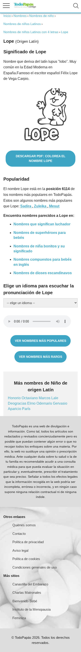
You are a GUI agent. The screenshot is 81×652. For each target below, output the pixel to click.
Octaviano (30, 398)
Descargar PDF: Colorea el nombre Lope (40, 158)
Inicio (7, 16)
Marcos (45, 398)
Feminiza (19, 618)
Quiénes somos (24, 525)
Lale (54, 398)
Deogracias (17, 403)
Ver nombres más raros (40, 356)
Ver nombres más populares (40, 341)
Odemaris (44, 403)
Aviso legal (20, 550)
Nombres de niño (41, 16)
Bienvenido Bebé (24, 601)
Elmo (31, 403)
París (26, 409)
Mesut (54, 206)
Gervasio (60, 403)
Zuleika (40, 206)
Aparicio (15, 409)
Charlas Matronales (26, 592)
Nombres (20, 16)
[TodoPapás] (25, 7)
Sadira (26, 206)
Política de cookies (26, 559)
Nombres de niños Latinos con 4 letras (30, 32)
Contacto (19, 533)
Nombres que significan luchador (42, 224)
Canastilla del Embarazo (30, 584)
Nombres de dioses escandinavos (43, 273)
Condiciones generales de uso (34, 567)
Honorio (15, 398)
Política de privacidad (28, 542)
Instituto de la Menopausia (31, 609)
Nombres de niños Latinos (22, 24)
